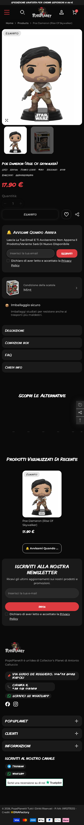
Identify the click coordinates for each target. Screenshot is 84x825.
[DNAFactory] (20, 812)
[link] (66, 214)
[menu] (7, 12)
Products (23, 23)
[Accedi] (61, 12)
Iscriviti (66, 253)
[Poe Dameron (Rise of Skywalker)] (42, 494)
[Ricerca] (22, 12)
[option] (42, 77)
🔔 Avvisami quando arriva (31, 232)
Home (9, 23)
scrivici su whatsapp (31, 696)
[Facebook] (7, 704)
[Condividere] (77, 214)
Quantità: (9, 196)
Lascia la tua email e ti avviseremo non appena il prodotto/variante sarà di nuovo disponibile (42, 242)
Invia (42, 606)
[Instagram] (15, 704)
